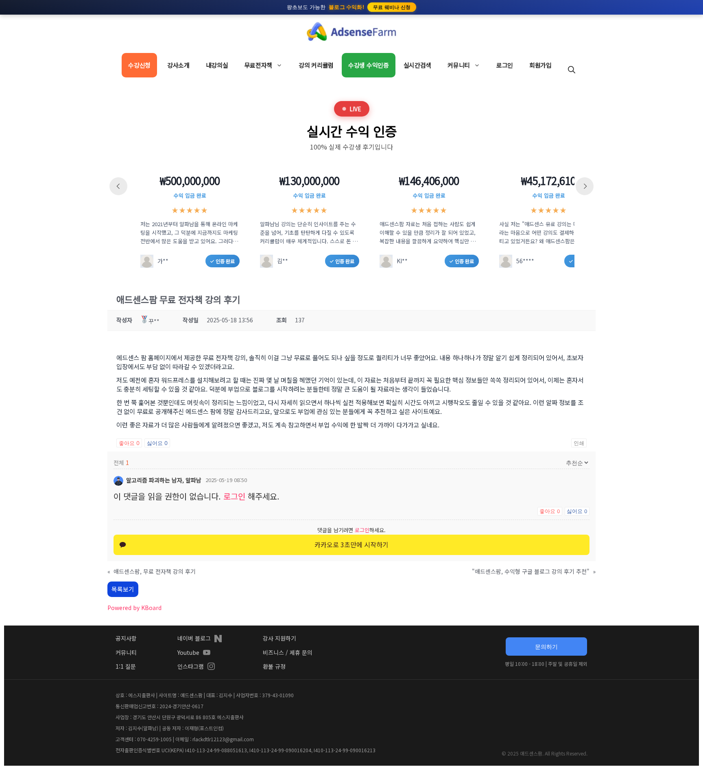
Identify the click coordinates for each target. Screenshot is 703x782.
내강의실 (217, 65)
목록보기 (122, 589)
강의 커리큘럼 (316, 65)
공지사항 (126, 638)
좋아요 (129, 443)
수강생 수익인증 (368, 65)
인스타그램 (190, 666)
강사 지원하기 (279, 638)
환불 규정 (274, 666)
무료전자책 (259, 65)
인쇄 (579, 443)
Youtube (188, 652)
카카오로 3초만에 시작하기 (351, 544)
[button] (571, 69)
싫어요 (157, 443)
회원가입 (540, 65)
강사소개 (178, 65)
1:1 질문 (126, 666)
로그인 (504, 65)
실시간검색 (418, 65)
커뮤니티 (459, 65)
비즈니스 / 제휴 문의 (287, 652)
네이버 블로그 (194, 638)
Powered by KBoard (134, 608)
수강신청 (139, 65)
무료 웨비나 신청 (392, 7)
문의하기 (546, 646)
